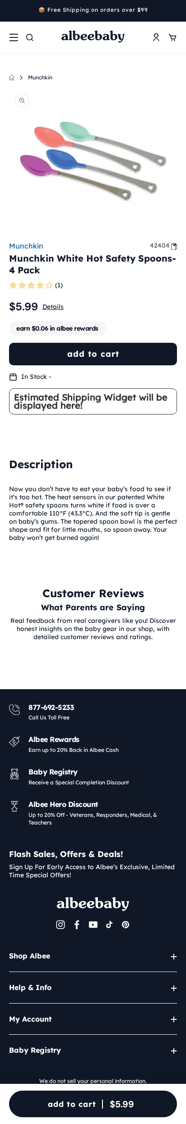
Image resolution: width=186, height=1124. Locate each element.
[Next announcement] (174, 11)
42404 (160, 245)
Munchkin (40, 77)
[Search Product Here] (29, 37)
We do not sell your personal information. (93, 1081)
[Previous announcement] (12, 11)
